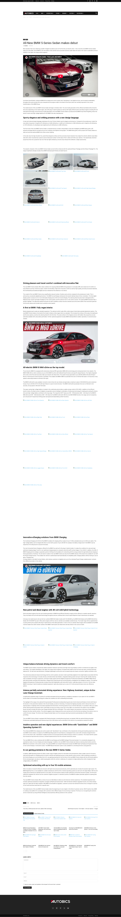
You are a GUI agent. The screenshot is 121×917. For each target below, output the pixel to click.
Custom (71, 13)
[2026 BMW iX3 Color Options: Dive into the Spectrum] (45, 839)
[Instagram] (90, 1)
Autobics (26, 45)
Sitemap (52, 0)
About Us (37, 0)
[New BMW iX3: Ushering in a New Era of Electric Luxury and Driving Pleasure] (60, 839)
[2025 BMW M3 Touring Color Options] (91, 839)
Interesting (49, 13)
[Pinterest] (92, 1)
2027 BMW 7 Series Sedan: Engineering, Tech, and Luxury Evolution (44, 829)
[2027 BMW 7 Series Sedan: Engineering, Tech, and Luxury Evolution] (45, 821)
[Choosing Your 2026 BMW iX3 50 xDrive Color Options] (76, 821)
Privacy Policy (47, 0)
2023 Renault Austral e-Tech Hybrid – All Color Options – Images (83, 808)
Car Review (80, 13)
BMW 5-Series (33, 802)
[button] (96, 13)
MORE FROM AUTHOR (39, 813)
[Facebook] (88, 1)
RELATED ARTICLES (28, 813)
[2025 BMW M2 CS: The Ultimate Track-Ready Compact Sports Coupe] (76, 839)
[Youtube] (97, 1)
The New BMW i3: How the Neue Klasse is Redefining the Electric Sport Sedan (60, 829)
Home (24, 17)
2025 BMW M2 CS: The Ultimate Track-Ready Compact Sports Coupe (75, 847)
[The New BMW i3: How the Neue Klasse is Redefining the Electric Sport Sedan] (60, 821)
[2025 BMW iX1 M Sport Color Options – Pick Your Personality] (91, 821)
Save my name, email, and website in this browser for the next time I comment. (43, 884)
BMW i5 (38, 802)
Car (37, 13)
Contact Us (42, 0)
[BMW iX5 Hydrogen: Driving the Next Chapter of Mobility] (30, 839)
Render (64, 13)
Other (57, 13)
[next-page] (26, 851)
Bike (42, 13)
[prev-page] (24, 851)
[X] (94, 1)
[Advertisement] (60, 7)
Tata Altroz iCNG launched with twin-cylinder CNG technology (37, 808)
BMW (31, 17)
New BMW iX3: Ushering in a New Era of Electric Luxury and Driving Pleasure (60, 847)
